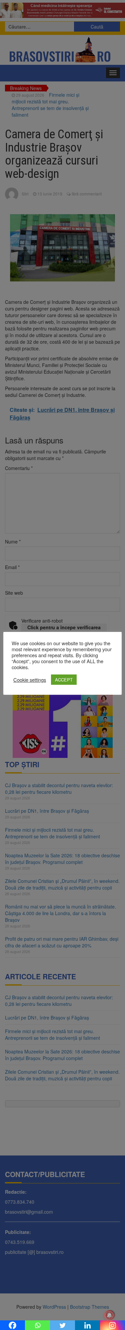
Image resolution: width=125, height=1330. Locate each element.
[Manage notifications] (109, 1315)
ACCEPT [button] (64, 679)
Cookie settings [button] (29, 680)
